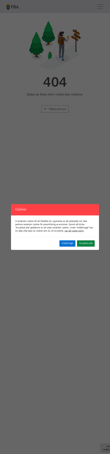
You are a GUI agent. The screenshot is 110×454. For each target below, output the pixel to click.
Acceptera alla (85, 243)
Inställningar (67, 243)
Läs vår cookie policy (74, 231)
